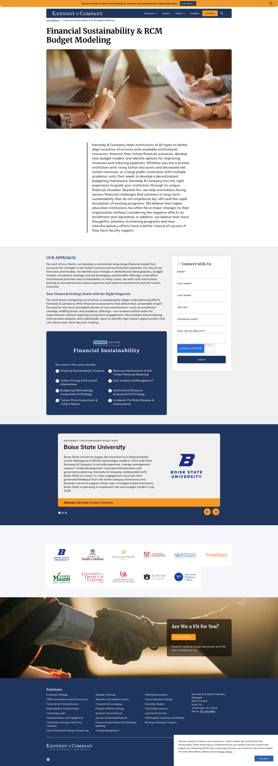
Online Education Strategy (159, 699)
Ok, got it (264, 758)
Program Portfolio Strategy (110, 708)
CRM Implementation (156, 694)
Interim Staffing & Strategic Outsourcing (67, 730)
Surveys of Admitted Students (111, 717)
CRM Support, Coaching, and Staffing (164, 717)
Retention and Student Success (112, 699)
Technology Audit (55, 713)
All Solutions (53, 20)
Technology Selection (156, 708)
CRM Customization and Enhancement (67, 699)
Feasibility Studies (154, 703)
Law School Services (156, 713)
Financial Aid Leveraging (109, 703)
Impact (166, 13)
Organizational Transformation (62, 708)
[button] (150, 13)
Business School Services (109, 713)
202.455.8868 (207, 711)
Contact (210, 13)
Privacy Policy (224, 751)
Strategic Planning (105, 694)
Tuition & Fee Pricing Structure (62, 703)
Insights (194, 13)
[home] (77, 13)
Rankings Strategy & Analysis (161, 722)
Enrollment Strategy (57, 694)
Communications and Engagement (64, 717)
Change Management (107, 730)
